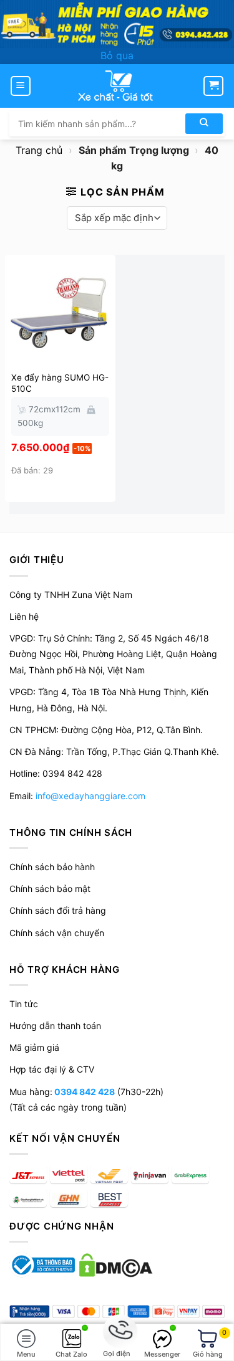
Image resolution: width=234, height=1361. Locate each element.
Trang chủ (39, 150)
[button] (21, 86)
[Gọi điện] (116, 1332)
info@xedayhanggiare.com (90, 795)
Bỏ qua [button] (117, 55)
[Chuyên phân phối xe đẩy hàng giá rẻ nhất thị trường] (117, 86)
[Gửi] (204, 123)
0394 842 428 (83, 1091)
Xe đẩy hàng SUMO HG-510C (60, 383)
